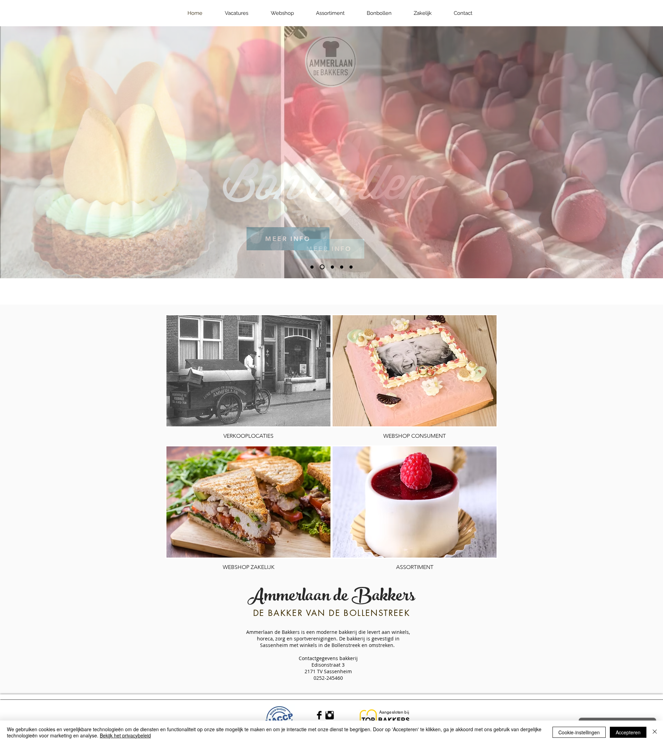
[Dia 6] (332, 267)
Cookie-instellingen (579, 732)
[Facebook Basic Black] (319, 715)
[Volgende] (624, 152)
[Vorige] (39, 152)
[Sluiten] (655, 732)
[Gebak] (351, 267)
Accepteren (628, 732)
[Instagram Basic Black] (329, 715)
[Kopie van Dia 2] (312, 267)
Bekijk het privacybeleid (125, 735)
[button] (282, 13)
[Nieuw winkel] (341, 267)
